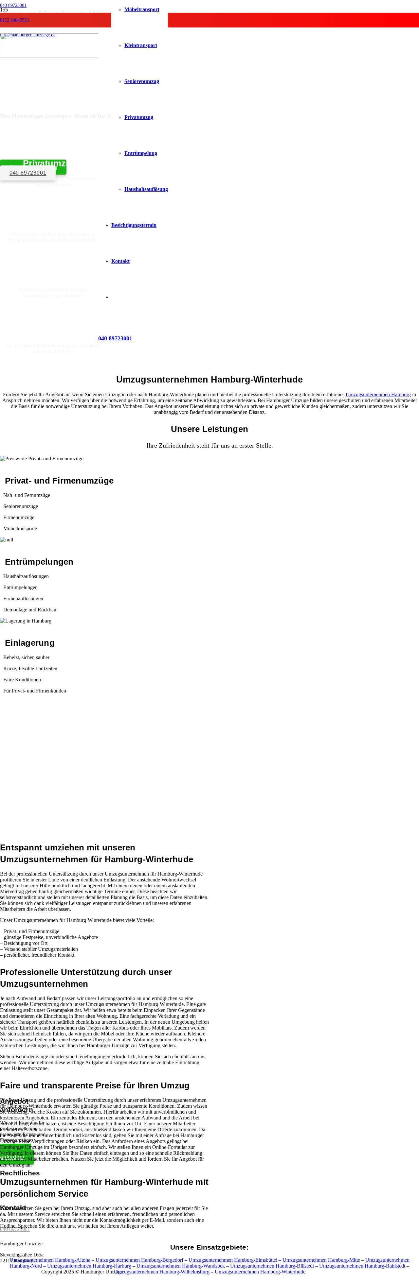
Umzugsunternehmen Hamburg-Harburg (89, 1266)
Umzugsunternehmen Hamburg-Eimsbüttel (233, 1260)
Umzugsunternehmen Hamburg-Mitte (321, 1260)
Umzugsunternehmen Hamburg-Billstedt (272, 1266)
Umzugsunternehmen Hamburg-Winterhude (260, 1271)
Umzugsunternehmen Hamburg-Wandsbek (181, 1266)
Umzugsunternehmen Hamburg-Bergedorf (139, 1260)
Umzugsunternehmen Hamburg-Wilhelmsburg (162, 1271)
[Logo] (49, 56)
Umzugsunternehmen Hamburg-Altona (49, 1260)
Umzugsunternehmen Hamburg (378, 394)
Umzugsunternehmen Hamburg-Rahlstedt (362, 1266)
